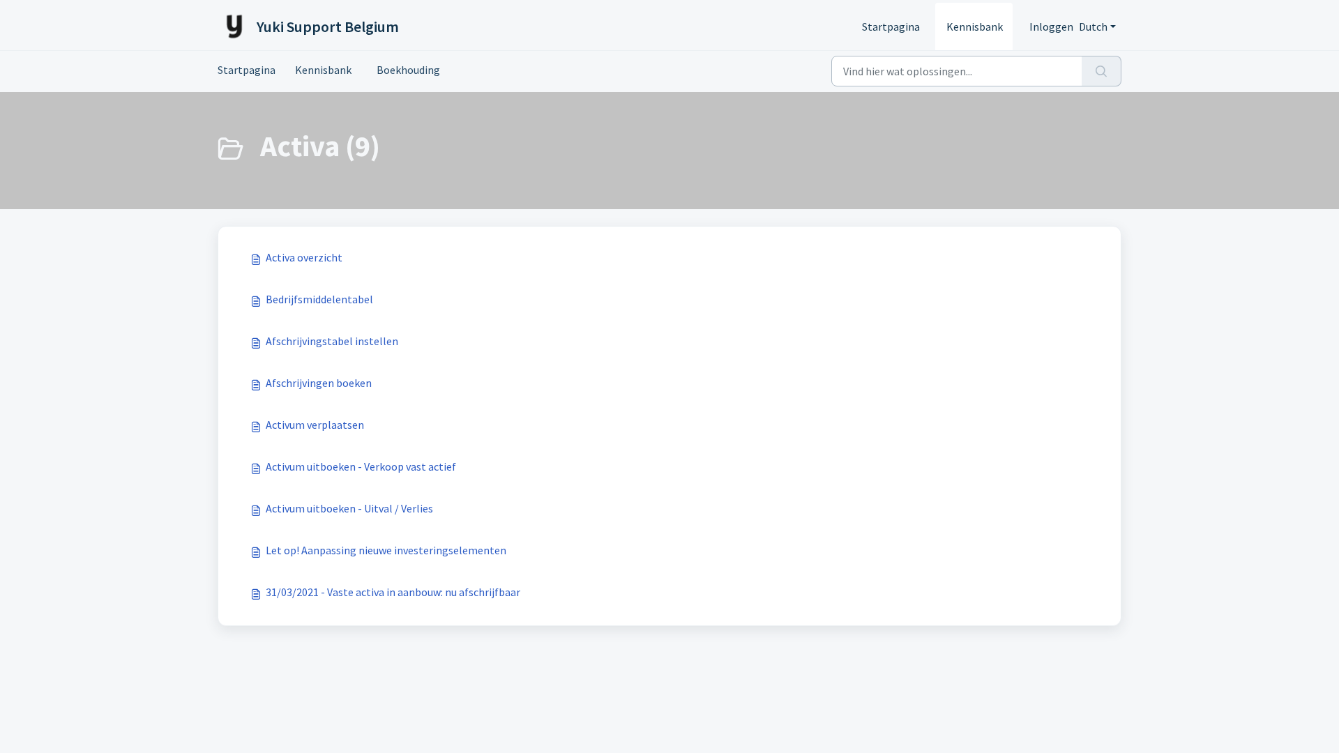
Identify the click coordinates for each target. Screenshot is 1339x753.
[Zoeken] (1101, 71)
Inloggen (1051, 26)
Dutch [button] (1093, 26)
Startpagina (891, 26)
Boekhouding (405, 70)
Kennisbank (974, 26)
